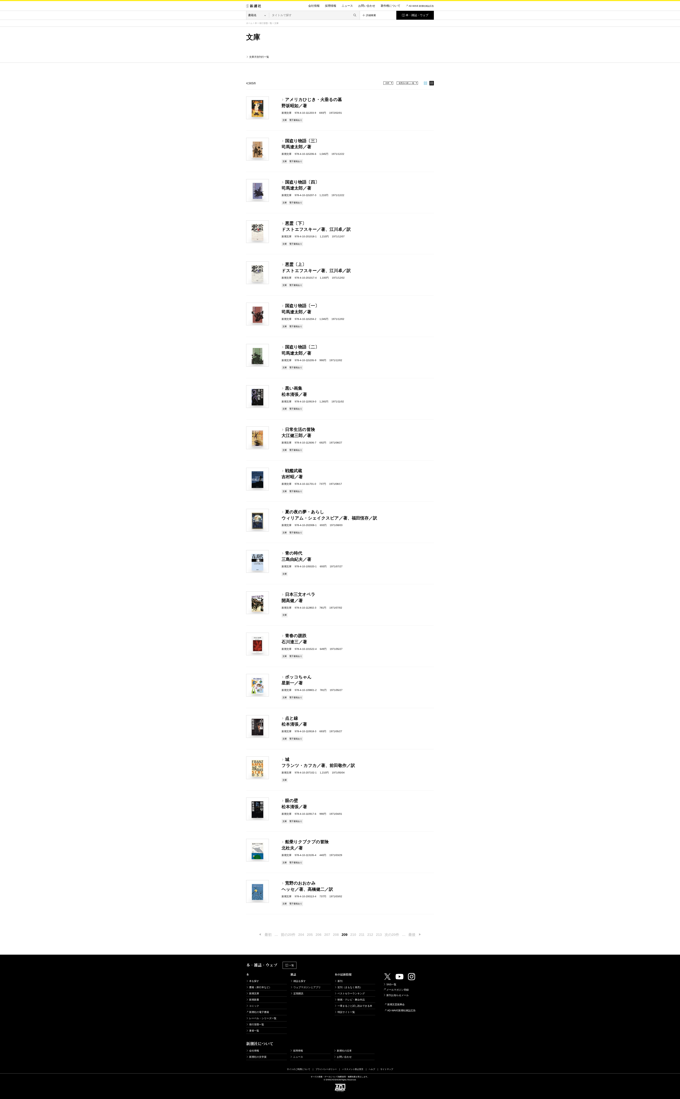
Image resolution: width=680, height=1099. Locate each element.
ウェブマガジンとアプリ (307, 987)
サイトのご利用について (298, 1069)
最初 (268, 935)
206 (318, 935)
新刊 (340, 981)
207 (327, 935)
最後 (411, 935)
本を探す (254, 981)
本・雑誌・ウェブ (417, 15)
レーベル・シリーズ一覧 (262, 1018)
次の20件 (392, 935)
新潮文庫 (254, 993)
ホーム (249, 23)
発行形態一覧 (265, 23)
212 (370, 935)
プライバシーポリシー (326, 1069)
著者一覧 (254, 1030)
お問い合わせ (366, 5)
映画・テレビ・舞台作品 (351, 999)
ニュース (347, 5)
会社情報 (314, 5)
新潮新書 (254, 999)
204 (301, 935)
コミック (254, 1005)
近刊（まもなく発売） (350, 987)
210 (353, 935)
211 (361, 935)
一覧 (291, 965)
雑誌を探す (299, 981)
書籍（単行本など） (260, 987)
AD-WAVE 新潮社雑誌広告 (421, 6)
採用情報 (330, 5)
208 (336, 935)
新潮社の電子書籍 (259, 1012)
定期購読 (298, 993)
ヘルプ (372, 1069)
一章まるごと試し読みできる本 (355, 1005)
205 (310, 935)
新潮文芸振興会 (396, 1004)
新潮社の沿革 (344, 1050)
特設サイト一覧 (346, 1012)
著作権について (390, 5)
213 (379, 935)
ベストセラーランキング (351, 993)
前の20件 (288, 935)
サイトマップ (386, 1069)
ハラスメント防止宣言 (352, 1069)
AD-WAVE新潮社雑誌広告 (401, 1010)
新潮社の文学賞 (258, 1056)
